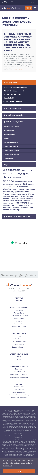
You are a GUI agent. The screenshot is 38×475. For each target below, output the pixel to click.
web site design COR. (19, 291)
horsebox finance (16, 194)
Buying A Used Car (19, 347)
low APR (14, 196)
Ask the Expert (19, 334)
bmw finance (11, 174)
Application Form (19, 372)
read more (17, 69)
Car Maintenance (8, 184)
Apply (29, 8)
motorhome (18, 200)
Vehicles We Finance (19, 308)
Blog (19, 359)
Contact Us (19, 301)
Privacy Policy (19, 387)
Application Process (12, 126)
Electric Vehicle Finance (19, 316)
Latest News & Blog (19, 354)
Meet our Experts (14, 115)
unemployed (24, 207)
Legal (19, 384)
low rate (22, 196)
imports (24, 194)
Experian (21, 189)
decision (7, 189)
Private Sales (19, 313)
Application (11, 170)
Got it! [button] (19, 471)
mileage (29, 196)
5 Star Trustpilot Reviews (18, 216)
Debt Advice (19, 344)
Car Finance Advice (19, 342)
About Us (19, 298)
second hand (17, 205)
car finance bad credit (23, 181)
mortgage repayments (26, 198)
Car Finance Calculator (19, 374)
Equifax (15, 189)
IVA (29, 194)
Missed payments (10, 198)
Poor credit (22, 202)
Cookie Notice (19, 389)
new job (11, 203)
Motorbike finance (11, 146)
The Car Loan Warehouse (11, 8)
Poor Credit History (12, 154)
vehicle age (15, 210)
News (19, 357)
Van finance (9, 159)
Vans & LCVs (19, 324)
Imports (19, 321)
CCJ (25, 184)
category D (18, 184)
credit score (11, 187)
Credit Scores (10, 134)
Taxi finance (16, 207)
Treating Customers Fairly (19, 395)
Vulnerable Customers (19, 398)
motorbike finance (8, 200)
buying (21, 173)
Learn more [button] (7, 466)
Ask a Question (13, 108)
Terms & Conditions (19, 392)
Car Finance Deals (19, 366)
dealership (22, 186)
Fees (27, 189)
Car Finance (9, 130)
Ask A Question (19, 339)
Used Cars (19, 310)
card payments (17, 177)
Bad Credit (19, 369)
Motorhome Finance (12, 150)
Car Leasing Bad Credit (19, 377)
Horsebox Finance (11, 142)
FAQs (7, 138)
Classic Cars (19, 318)
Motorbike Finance (19, 326)
